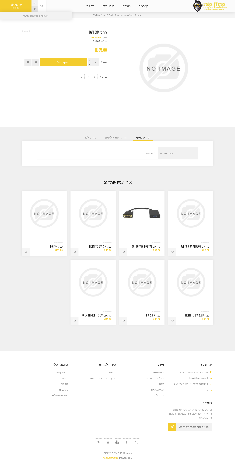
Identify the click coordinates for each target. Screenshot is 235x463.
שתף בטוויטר (95, 77)
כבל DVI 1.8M (153, 315)
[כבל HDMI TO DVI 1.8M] (190, 282)
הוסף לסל (63, 62)
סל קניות (16, 6)
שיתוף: (103, 77)
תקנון (161, 383)
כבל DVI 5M (56, 246)
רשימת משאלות (60, 395)
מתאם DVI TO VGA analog (194, 246)
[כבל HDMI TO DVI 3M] (93, 213)
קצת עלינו (159, 395)
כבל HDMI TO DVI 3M (100, 246)
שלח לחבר (27, 62)
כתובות (64, 383)
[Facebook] (127, 442)
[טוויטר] (136, 442)
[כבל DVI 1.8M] (141, 282)
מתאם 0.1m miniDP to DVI (97, 315)
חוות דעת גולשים (116, 137)
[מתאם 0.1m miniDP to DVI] (93, 282)
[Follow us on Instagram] (108, 442)
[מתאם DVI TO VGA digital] (141, 213)
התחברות (32, 3)
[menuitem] (141, 372)
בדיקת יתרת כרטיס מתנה (103, 378)
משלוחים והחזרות (155, 378)
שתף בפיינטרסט (82, 77)
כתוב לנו (90, 137)
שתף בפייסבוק (88, 77)
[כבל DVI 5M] (44, 213)
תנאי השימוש (157, 389)
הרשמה (172, 427)
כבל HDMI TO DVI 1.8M (197, 315)
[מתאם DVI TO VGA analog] (190, 213)
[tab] (143, 137)
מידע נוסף (143, 137)
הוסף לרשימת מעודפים (35, 62)
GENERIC (96, 37)
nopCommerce (110, 457)
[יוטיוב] (117, 442)
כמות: (104, 62)
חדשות (112, 372)
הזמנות (64, 378)
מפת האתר (158, 372)
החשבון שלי (62, 372)
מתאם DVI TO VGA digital (146, 246)
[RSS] (98, 442)
